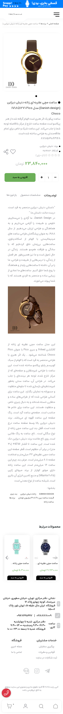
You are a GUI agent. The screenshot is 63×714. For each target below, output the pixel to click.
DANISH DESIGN (46, 494)
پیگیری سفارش (46, 646)
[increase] (41, 177)
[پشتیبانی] (26, 671)
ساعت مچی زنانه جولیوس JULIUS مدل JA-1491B (18, 563)
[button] (6, 558)
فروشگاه (17, 640)
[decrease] (55, 177)
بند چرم (13, 494)
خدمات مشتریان (47, 640)
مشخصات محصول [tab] (30, 195)
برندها (12, 498)
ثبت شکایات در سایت (46, 658)
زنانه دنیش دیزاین (28, 494)
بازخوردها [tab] (12, 195)
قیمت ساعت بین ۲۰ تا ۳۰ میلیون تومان (36, 498)
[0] (8, 706)
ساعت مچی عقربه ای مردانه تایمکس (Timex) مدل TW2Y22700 (46, 563)
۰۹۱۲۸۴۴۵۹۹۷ (24, 615)
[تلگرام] (47, 671)
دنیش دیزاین (46, 146)
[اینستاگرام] (37, 671)
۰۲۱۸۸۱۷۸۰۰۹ (44, 615)
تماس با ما (16, 652)
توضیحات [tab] (50, 195)
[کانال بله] (15, 671)
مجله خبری (16, 646)
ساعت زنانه (49, 502)
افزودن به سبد (20, 177)
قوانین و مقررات (46, 652)
